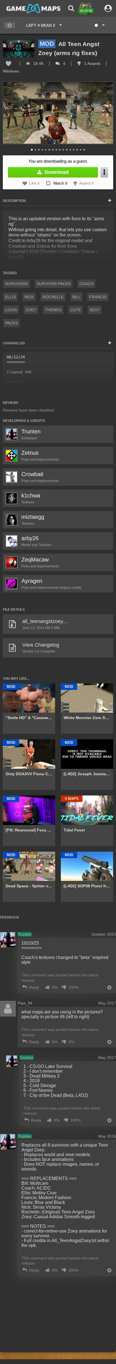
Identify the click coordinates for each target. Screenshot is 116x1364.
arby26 (30, 538)
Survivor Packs (54, 283)
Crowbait (32, 474)
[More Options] (104, 172)
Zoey (31, 310)
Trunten (31, 431)
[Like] (8, 63)
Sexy (95, 310)
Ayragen (31, 581)
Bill (76, 297)
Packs (11, 323)
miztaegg (32, 517)
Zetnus (30, 453)
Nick (29, 297)
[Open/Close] (109, 201)
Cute (75, 310)
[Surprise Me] (99, 25)
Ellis (10, 297)
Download (56, 172)
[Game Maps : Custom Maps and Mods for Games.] (33, 8)
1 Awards (92, 63)
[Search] (71, 8)
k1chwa (30, 495)
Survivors (16, 283)
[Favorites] (9, 25)
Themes (53, 310)
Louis (11, 310)
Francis (97, 297)
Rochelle (53, 297)
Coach (86, 283)
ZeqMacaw (35, 559)
